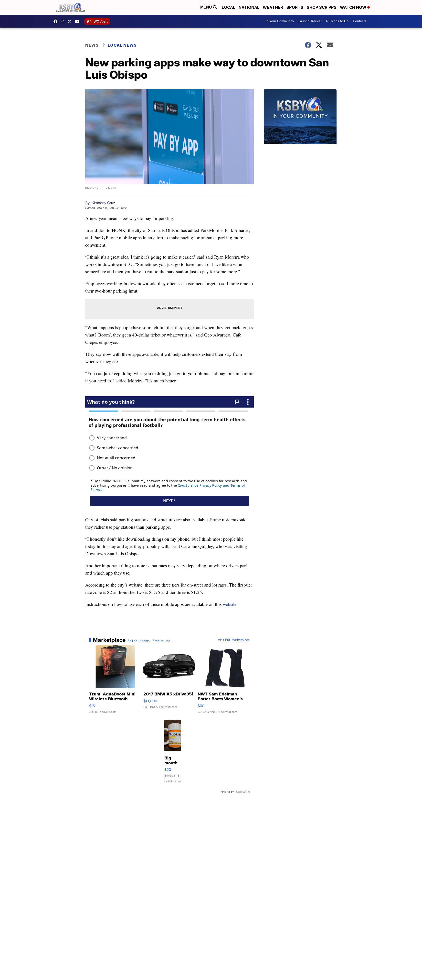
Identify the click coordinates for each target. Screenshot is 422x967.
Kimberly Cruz (103, 202)
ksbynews (56, 21)
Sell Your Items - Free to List (148, 641)
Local (228, 7)
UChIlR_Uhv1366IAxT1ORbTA (78, 21)
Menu (206, 7)
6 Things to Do (337, 21)
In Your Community (280, 21)
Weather (273, 7)
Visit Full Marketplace (234, 640)
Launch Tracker (310, 21)
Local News (122, 45)
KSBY (71, 21)
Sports (294, 7)
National (249, 7)
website (229, 604)
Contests (359, 21)
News (92, 45)
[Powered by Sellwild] (243, 792)
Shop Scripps (322, 7)
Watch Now (353, 7)
